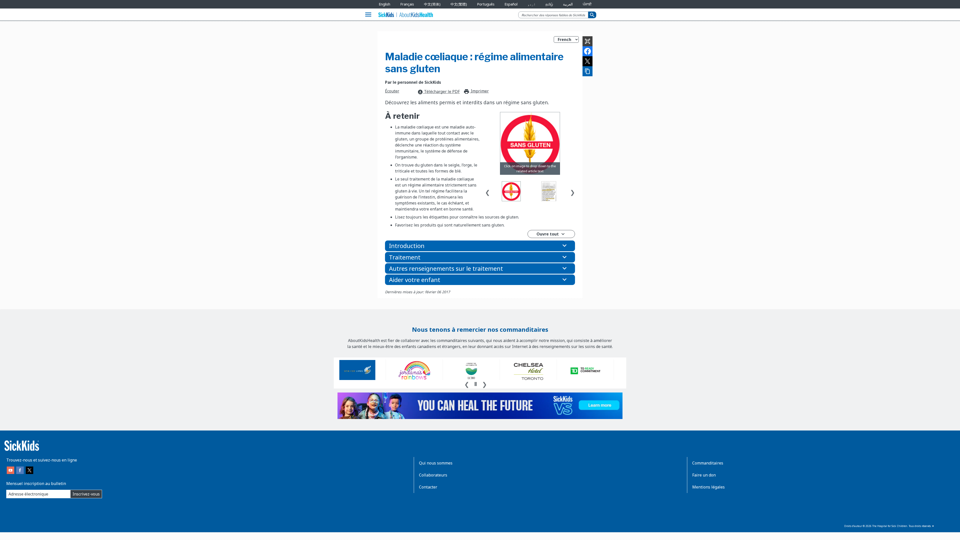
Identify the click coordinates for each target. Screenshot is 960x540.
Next (572, 191)
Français (407, 4)
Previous (487, 191)
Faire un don (704, 475)
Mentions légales (708, 487)
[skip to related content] (530, 143)
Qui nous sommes (435, 463)
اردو (532, 4)
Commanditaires (707, 463)
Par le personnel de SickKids (413, 82)
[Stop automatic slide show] (475, 384)
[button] (480, 245)
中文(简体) (432, 4)
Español (511, 4)
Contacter (428, 487)
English (384, 4)
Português (485, 4)
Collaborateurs (433, 475)
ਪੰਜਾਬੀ (587, 4)
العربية (568, 4)
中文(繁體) (458, 4)
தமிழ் (549, 4)
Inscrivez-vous (86, 494)
